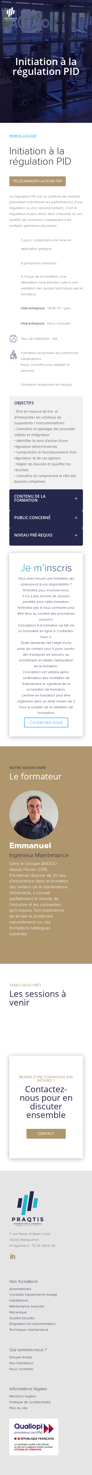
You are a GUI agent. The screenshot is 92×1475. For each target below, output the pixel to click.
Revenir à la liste (23, 135)
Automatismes (20, 1289)
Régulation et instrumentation (32, 1324)
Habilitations (18, 1300)
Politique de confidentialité (30, 1402)
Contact (46, 1133)
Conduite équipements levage (33, 1294)
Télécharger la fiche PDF (37, 181)
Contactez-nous (46, 722)
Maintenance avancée (26, 1306)
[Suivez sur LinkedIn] (12, 1256)
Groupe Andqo (20, 1357)
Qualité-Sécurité (22, 1318)
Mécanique (18, 1312)
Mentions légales (22, 1396)
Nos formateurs (21, 1363)
